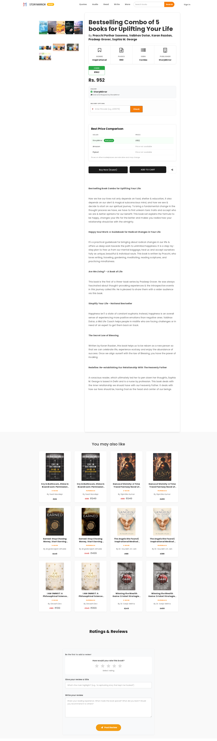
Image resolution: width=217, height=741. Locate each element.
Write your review (74, 695)
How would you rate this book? (109, 660)
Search (169, 4)
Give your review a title (77, 679)
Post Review (110, 727)
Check (136, 109)
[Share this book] (172, 169)
